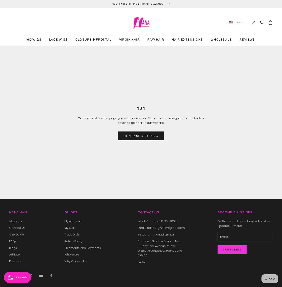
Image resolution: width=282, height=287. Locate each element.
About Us (15, 221)
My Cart (69, 228)
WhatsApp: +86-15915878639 (158, 221)
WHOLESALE (221, 39)
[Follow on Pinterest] (31, 276)
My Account (72, 221)
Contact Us (17, 228)
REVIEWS (247, 39)
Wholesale (71, 254)
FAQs (12, 241)
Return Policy (73, 241)
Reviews (15, 261)
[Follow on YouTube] (41, 276)
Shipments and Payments (82, 248)
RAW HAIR (155, 39)
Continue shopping (141, 136)
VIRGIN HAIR (129, 39)
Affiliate (14, 254)
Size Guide (16, 234)
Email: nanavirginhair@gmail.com (162, 228)
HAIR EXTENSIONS (187, 39)
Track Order (72, 234)
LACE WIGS (58, 39)
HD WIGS (34, 39)
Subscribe (232, 249)
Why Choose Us (75, 261)
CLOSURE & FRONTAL (93, 39)
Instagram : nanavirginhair (156, 234)
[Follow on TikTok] (51, 276)
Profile (142, 262)
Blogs (13, 248)
